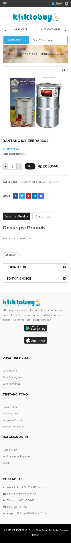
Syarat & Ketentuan (13, 426)
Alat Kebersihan (50, 29)
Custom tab (43, 216)
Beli (30, 166)
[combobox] (16, 40)
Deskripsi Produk (16, 216)
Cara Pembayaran (13, 377)
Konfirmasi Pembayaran (16, 456)
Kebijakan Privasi (12, 420)
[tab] (16, 216)
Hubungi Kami (10, 407)
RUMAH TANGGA (48, 181)
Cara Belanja (10, 370)
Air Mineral (20, 29)
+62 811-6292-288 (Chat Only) (30, 513)
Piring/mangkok (28, 53)
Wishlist (7, 463)
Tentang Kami (10, 413)
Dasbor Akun (10, 449)
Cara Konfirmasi (12, 383)
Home (8, 49)
